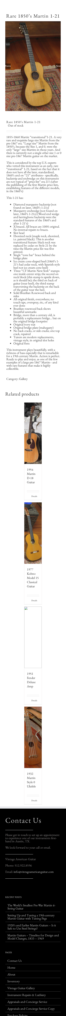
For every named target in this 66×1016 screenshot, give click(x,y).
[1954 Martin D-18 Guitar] (33, 433)
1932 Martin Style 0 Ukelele (31, 780)
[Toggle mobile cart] (53, 5)
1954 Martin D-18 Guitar (31, 475)
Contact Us (23, 820)
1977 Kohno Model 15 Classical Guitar (33, 577)
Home (11, 967)
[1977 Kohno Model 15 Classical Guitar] (33, 533)
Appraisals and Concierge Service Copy (31, 1008)
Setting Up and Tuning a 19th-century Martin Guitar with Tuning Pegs (31, 917)
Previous (8, 66)
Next (58, 66)
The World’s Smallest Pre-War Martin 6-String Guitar (31, 907)
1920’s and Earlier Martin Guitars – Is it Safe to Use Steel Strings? (31, 927)
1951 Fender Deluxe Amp (31, 680)
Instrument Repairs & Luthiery (26, 995)
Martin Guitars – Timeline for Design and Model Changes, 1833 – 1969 (33, 937)
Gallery (23, 379)
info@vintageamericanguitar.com (34, 872)
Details (34, 496)
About (11, 974)
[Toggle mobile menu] (59, 5)
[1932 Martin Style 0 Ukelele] (33, 737)
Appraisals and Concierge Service (27, 1001)
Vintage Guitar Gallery (21, 988)
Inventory (13, 981)
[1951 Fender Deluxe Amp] (33, 637)
